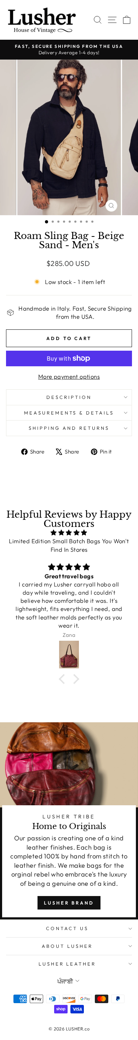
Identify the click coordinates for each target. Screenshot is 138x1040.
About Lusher (67, 946)
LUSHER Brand (69, 903)
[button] (64, 679)
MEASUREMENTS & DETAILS (69, 413)
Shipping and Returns (69, 428)
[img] (69, 532)
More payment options (69, 376)
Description (69, 397)
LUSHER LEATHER (67, 964)
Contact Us (67, 928)
